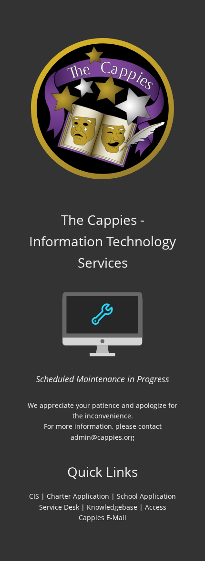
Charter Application (78, 496)
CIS (34, 496)
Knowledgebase (112, 507)
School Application (146, 496)
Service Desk (59, 507)
